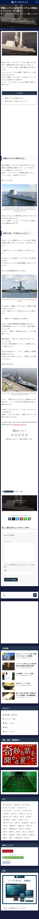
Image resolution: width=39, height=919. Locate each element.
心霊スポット (22, 820)
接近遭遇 (25, 823)
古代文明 (22, 813)
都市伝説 (19, 838)
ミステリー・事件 (10, 719)
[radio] (12, 435)
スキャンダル (7, 810)
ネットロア (17, 810)
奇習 (22, 816)
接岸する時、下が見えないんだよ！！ (16, 101)
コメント (7, 541)
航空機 (12, 835)
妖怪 (28, 816)
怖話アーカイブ (8, 823)
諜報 (25, 835)
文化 (5, 826)
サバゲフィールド (9, 808)
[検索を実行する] (35, 595)
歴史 (6, 727)
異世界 (11, 832)
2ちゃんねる (7, 805)
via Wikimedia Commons (19, 424)
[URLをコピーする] (29, 518)
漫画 (21, 829)
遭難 (5, 838)
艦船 (18, 14)
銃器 (27, 838)
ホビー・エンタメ (7, 14)
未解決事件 (13, 829)
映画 (29, 826)
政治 (33, 823)
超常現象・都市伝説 (11, 715)
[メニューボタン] (37, 2)
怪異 (17, 823)
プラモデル (27, 810)
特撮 (28, 829)
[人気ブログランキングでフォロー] (13, 858)
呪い (29, 813)
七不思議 (6, 813)
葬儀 (19, 835)
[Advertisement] (19, 129)
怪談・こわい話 (9, 723)
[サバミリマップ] (19, 2)
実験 (14, 820)
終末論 (30, 832)
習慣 (5, 835)
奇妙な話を (7, 816)
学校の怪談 (6, 820)
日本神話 (21, 826)
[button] (9, 518)
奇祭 (16, 816)
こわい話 (17, 805)
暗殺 (5, 829)
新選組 (12, 826)
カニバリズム (26, 805)
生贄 (5, 832)
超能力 (32, 835)
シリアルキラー (21, 808)
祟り (24, 832)
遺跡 (11, 838)
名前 (5, 570)
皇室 (18, 832)
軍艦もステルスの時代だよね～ (14, 98)
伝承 (14, 813)
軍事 (15, 14)
